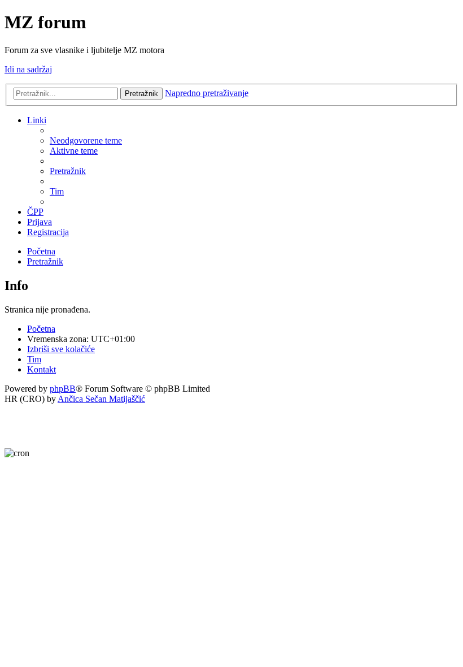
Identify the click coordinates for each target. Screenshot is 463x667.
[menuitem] (86, 140)
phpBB (63, 388)
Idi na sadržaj (28, 69)
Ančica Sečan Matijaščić (101, 399)
